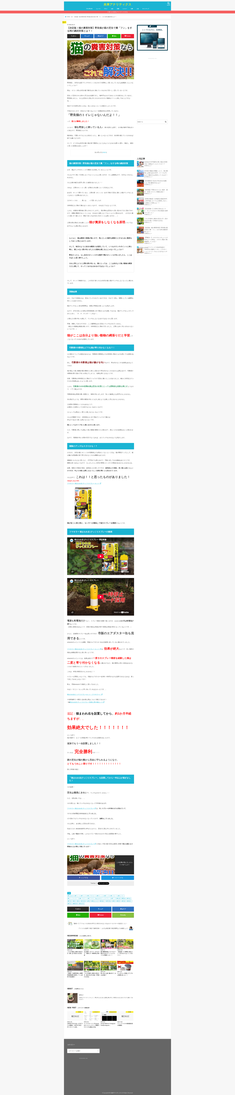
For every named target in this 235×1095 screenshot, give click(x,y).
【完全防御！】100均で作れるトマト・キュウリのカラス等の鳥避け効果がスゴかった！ (156, 210)
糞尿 (124, 901)
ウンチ (84, 895)
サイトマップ (145, 8)
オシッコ (100, 895)
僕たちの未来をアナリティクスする (118, 12)
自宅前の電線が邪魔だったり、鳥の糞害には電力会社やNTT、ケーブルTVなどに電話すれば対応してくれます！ (156, 173)
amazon (71, 895)
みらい (81, 995)
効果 (119, 898)
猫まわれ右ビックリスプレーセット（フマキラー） (84, 694)
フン (114, 898)
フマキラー (83, 898)
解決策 (76, 903)
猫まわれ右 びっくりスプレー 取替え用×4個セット (86, 702)
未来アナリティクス (117, 4)
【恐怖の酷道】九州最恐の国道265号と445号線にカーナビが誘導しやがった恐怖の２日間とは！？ (155, 201)
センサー (121, 895)
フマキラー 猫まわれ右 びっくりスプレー (80, 808)
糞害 (119, 901)
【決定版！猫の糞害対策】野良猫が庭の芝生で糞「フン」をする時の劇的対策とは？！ (156, 229)
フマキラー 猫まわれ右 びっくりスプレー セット (83, 483)
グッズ (107, 895)
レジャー (125, 8)
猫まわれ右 (95, 901)
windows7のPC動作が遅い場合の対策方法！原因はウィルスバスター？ (155, 163)
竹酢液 (109, 901)
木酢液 (84, 901)
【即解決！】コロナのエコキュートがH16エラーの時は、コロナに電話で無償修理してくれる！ (156, 239)
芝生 (70, 903)
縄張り (130, 901)
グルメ (105, 8)
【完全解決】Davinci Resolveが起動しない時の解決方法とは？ (155, 182)
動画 (124, 898)
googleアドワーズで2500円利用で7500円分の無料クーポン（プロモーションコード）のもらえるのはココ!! (155, 249)
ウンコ (77, 895)
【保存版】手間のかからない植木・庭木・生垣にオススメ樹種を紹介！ (156, 191)
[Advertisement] (152, 87)
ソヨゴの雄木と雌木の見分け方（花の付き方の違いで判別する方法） (156, 219)
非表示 (104, 152)
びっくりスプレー (73, 898)
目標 (118, 8)
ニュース (98, 8)
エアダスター (92, 895)
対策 (70, 901)
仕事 (132, 8)
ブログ (89, 8)
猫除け (103, 901)
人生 (138, 8)
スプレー (114, 895)
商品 (129, 898)
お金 (112, 8)
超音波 (82, 903)
